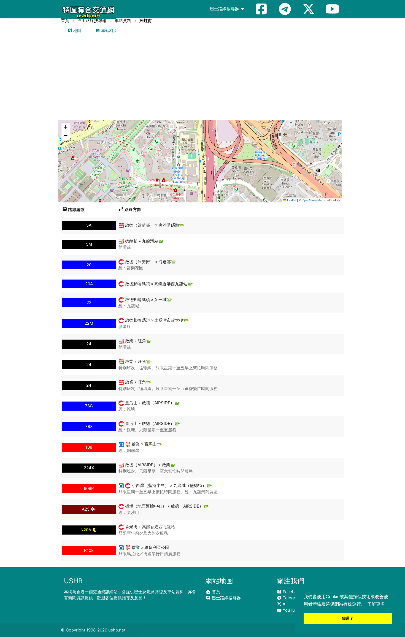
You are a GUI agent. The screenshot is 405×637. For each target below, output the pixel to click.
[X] (308, 9)
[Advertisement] (202, 78)
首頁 (65, 20)
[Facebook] (261, 9)
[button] (200, 156)
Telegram (291, 597)
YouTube (291, 610)
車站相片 (108, 30)
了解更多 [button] (376, 604)
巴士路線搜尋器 (225, 8)
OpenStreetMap (312, 200)
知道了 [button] (347, 618)
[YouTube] (332, 9)
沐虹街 (145, 20)
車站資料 (123, 20)
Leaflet (291, 200)
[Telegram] (285, 9)
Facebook (292, 591)
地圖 (76, 30)
